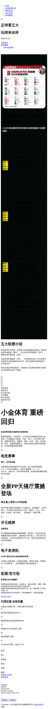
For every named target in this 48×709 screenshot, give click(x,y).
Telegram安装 (8, 47)
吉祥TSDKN (39, 704)
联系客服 (9, 15)
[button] (4, 596)
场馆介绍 (9, 10)
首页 (7, 6)
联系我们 (5, 700)
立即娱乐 (4, 43)
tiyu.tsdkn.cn (10, 707)
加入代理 (9, 13)
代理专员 (4, 677)
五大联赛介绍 (10, 8)
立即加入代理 (6, 675)
